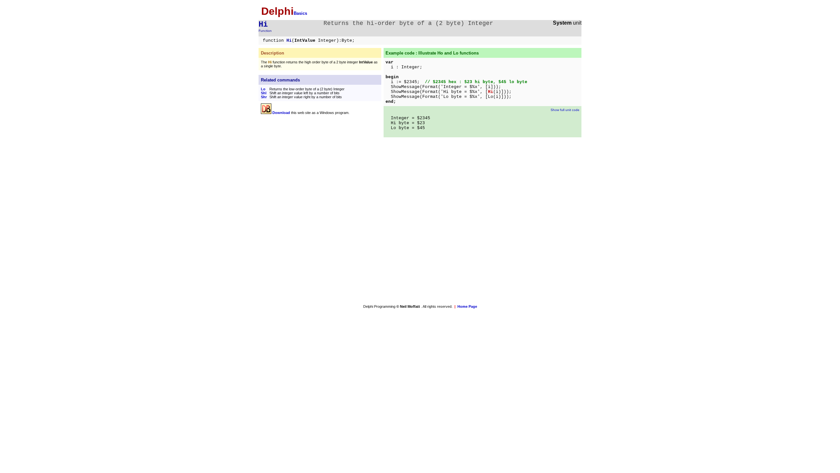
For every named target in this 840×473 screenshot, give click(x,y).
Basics (300, 13)
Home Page (467, 306)
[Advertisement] (316, 165)
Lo (263, 89)
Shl (263, 93)
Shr (264, 97)
